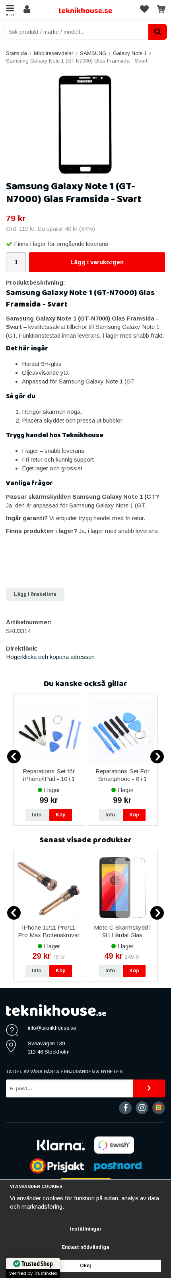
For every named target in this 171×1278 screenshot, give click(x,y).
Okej (85, 1265)
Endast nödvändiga (85, 1247)
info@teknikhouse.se (52, 1028)
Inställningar (85, 1229)
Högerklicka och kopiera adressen (50, 656)
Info (36, 815)
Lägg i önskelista (35, 594)
